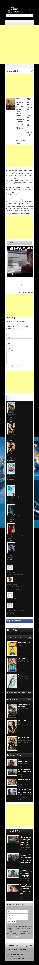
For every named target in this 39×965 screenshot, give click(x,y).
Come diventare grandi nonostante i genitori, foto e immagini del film (25, 790)
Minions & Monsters (24, 642)
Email (8, 337)
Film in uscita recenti (22, 947)
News (12, 945)
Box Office (14, 949)
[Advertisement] (19, 44)
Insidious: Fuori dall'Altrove (15, 516)
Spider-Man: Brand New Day (15, 535)
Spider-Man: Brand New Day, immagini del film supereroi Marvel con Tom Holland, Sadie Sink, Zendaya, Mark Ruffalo (25, 841)
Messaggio (8, 348)
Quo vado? (10, 474)
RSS (25, 958)
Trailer (30, 945)
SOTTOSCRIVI (11, 921)
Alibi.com (29, 292)
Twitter (22, 958)
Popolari (8, 396)
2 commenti (18, 536)
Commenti (8, 399)
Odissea (9, 554)
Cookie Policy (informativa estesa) (14, 954)
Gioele (9, 609)
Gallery (8, 949)
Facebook (17, 958)
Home (8, 66)
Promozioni (9, 951)
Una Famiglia (20, 292)
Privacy (30, 953)
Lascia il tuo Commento (19, 366)
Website (8, 343)
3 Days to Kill (11, 435)
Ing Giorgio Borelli (16, 956)
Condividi (8, 285)
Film (13, 66)
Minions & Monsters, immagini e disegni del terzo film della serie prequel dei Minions (26, 873)
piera (8, 571)
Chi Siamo (16, 951)
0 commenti (18, 417)
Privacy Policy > (16, 936)
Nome (8, 332)
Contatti (23, 951)
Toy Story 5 (21, 658)
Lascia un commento (16, 285)
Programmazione (23, 949)
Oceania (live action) (13, 497)
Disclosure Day (22, 674)
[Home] (20, 10)
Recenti (8, 398)
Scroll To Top (30, 958)
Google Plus (12, 958)
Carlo (8, 598)
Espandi (29, 630)
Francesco (10, 583)
